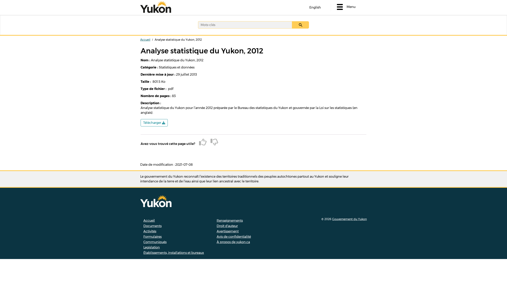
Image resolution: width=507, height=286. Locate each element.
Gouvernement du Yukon (349, 219)
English (315, 7)
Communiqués (155, 242)
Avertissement (228, 231)
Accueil (145, 39)
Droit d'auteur (227, 226)
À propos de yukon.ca (233, 242)
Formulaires (152, 237)
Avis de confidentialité (234, 237)
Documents (152, 226)
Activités (149, 231)
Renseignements (230, 220)
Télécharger (152, 123)
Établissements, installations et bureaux (173, 253)
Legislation (151, 247)
